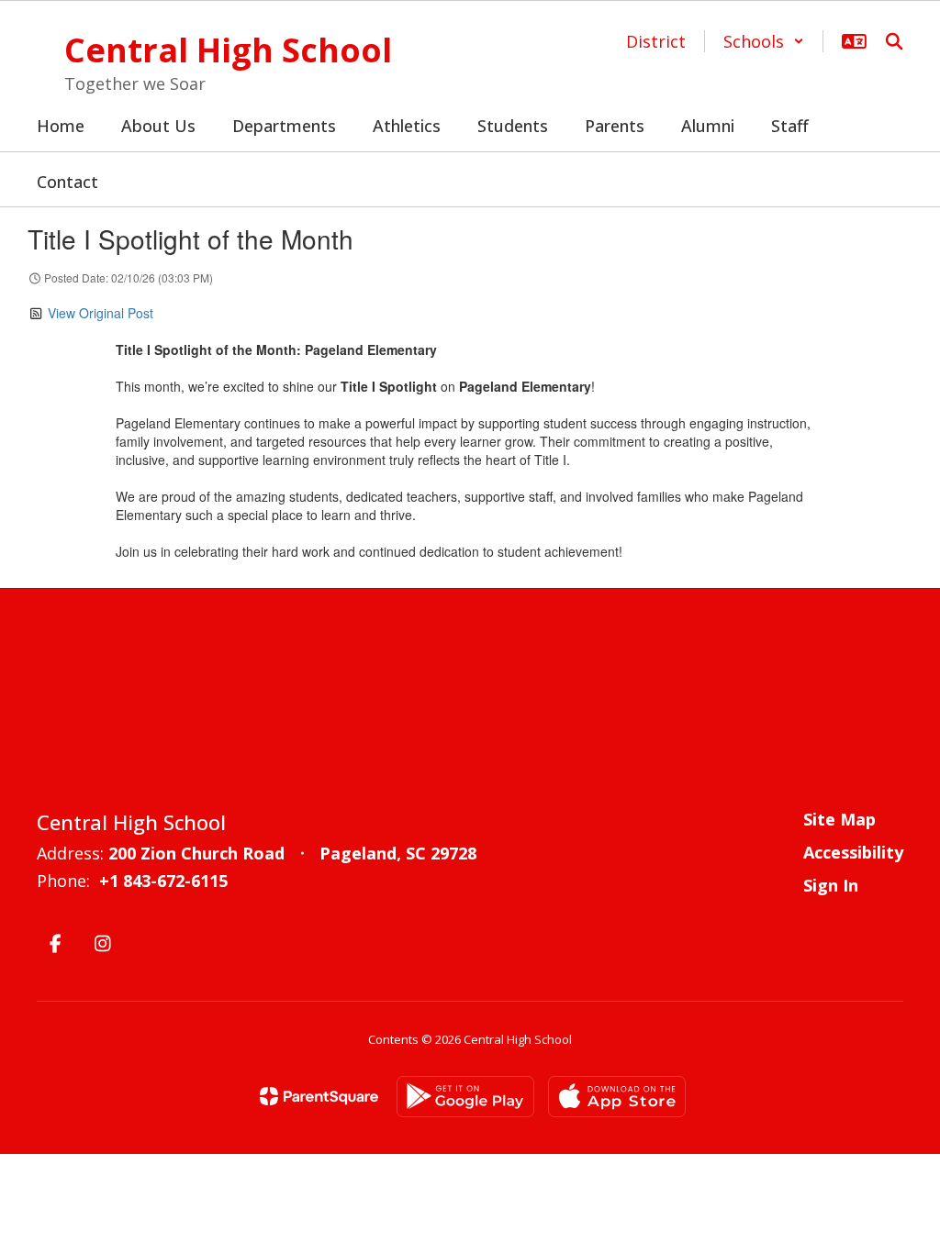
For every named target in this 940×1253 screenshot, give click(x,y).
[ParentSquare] (319, 1096)
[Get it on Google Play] (465, 1096)
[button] (763, 41)
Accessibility (853, 852)
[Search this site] (894, 41)
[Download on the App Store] (617, 1096)
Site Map (839, 819)
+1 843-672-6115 (163, 881)
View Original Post (100, 313)
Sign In (830, 885)
